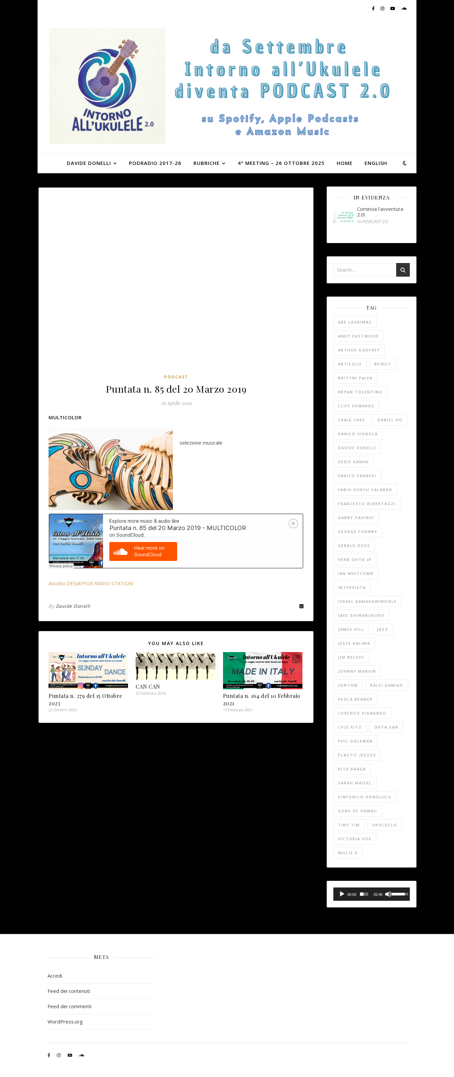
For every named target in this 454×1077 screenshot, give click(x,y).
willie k (348, 852)
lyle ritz (350, 727)
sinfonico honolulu (365, 796)
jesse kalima (354, 643)
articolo (350, 363)
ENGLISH (376, 163)
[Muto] (388, 894)
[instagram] (383, 8)
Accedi (55, 975)
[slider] (364, 894)
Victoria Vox (355, 838)
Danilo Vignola (358, 433)
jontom (348, 685)
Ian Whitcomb (356, 573)
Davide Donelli (73, 606)
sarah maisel (355, 782)
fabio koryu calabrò (365, 489)
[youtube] (393, 8)
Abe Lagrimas (355, 322)
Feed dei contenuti (69, 991)
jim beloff (351, 657)
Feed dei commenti (69, 1006)
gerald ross (354, 545)
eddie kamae (353, 461)
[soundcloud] (403, 8)
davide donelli (357, 447)
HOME (345, 163)
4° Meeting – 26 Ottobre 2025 (281, 163)
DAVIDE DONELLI (89, 163)
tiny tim (349, 824)
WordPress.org (65, 1021)
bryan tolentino (360, 391)
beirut (382, 363)
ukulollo (384, 824)
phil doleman (355, 741)
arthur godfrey (359, 349)
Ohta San (386, 727)
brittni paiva (355, 377)
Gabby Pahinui (356, 517)
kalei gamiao (386, 685)
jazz (383, 629)
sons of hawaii (357, 810)
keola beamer (355, 699)
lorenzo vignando (362, 713)
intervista (352, 587)
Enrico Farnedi (357, 475)
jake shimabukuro (361, 615)
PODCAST (176, 377)
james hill (351, 629)
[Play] (342, 894)
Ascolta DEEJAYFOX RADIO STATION (91, 583)
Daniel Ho (390, 419)
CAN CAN (148, 686)
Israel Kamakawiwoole (367, 601)
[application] (371, 894)
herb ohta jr (355, 559)
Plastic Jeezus (357, 754)
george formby (358, 531)
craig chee (351, 419)
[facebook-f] (374, 8)
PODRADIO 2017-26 (155, 163)
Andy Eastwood (358, 336)
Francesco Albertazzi (367, 503)
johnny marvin (357, 671)
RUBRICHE (206, 163)
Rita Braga (352, 768)
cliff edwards (356, 405)
